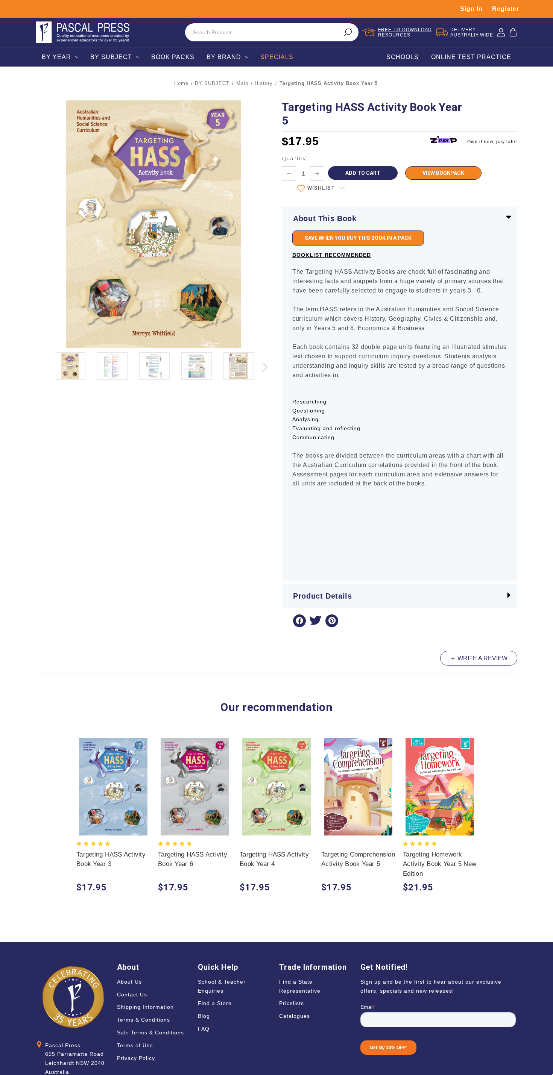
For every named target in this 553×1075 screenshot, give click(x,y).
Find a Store (215, 1003)
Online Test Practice (471, 57)
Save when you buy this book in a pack (358, 238)
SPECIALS (276, 57)
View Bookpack (443, 173)
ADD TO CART (113, 794)
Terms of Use (135, 1045)
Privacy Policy (136, 1058)
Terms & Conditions (143, 1020)
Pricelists (291, 1003)
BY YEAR (56, 57)
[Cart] (513, 32)
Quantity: (294, 158)
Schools (402, 57)
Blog (204, 1016)
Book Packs (172, 57)
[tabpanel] (113, 816)
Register (505, 9)
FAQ (204, 1029)
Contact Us (132, 995)
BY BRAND (224, 57)
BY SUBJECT (111, 57)
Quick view (113, 779)
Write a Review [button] (481, 658)
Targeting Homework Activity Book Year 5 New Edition (439, 864)
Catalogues (294, 1016)
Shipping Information (145, 1007)
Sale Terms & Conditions (150, 1033)
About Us (129, 982)
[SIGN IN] (501, 32)
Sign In (471, 9)
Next (265, 363)
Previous (41, 363)
